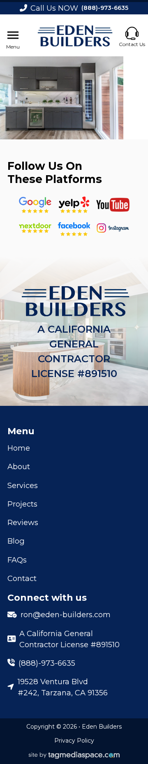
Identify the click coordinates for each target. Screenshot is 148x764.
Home (18, 448)
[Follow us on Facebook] (73, 228)
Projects (22, 504)
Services (22, 485)
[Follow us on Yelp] (73, 205)
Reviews (22, 522)
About (18, 466)
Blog (16, 541)
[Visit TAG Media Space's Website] (74, 755)
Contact (22, 578)
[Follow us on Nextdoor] (113, 205)
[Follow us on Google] (35, 205)
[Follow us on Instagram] (113, 228)
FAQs (17, 560)
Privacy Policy (74, 740)
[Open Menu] (12, 35)
